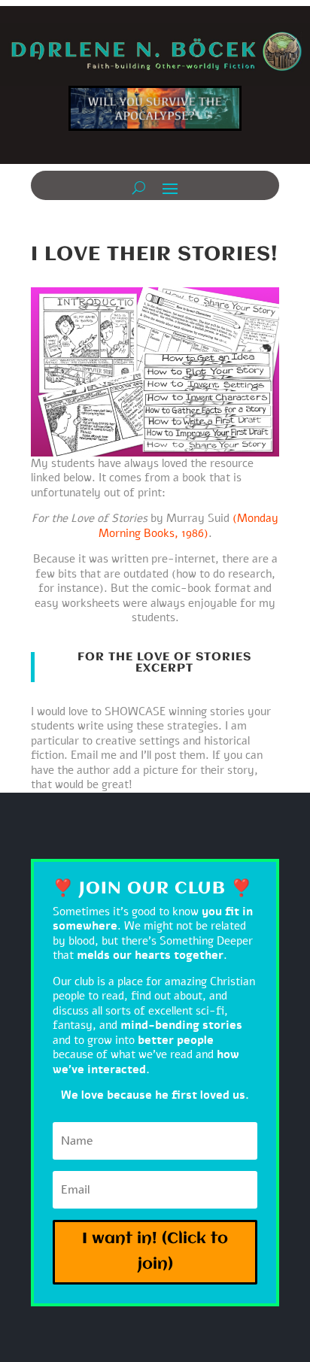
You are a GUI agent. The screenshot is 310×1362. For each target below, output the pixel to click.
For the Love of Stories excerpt (164, 663)
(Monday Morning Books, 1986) (189, 526)
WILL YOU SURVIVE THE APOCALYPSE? (155, 114)
